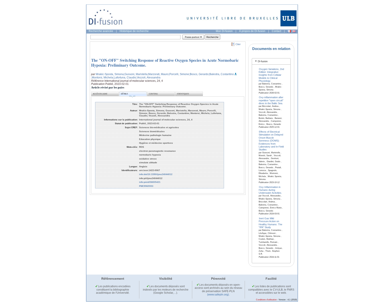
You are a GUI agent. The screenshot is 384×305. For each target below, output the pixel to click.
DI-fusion (263, 61)
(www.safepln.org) (218, 294)
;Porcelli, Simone (179, 74)
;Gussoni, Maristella (136, 74)
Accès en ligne (100, 94)
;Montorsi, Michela (102, 77)
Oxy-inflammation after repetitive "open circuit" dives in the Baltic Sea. (271, 100)
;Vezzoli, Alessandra (148, 77)
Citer (238, 44)
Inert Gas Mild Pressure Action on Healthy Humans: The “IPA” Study (270, 222)
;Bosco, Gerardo (199, 74)
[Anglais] (294, 31)
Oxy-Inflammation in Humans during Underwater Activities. (270, 189)
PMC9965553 (146, 186)
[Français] (289, 31)
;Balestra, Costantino (221, 74)
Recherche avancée (101, 31)
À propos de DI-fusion (252, 31)
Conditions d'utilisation (266, 300)
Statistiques (183, 94)
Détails (124, 94)
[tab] (271, 61)
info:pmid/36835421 (149, 182)
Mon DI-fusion (224, 31)
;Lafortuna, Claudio (124, 77)
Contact (276, 31)
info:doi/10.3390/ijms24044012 (155, 174)
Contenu (153, 94)
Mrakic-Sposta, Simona (110, 74)
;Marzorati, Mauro (158, 74)
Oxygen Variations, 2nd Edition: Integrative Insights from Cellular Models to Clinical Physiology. (271, 75)
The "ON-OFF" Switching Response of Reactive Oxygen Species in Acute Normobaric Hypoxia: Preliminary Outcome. (165, 62)
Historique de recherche (134, 31)
